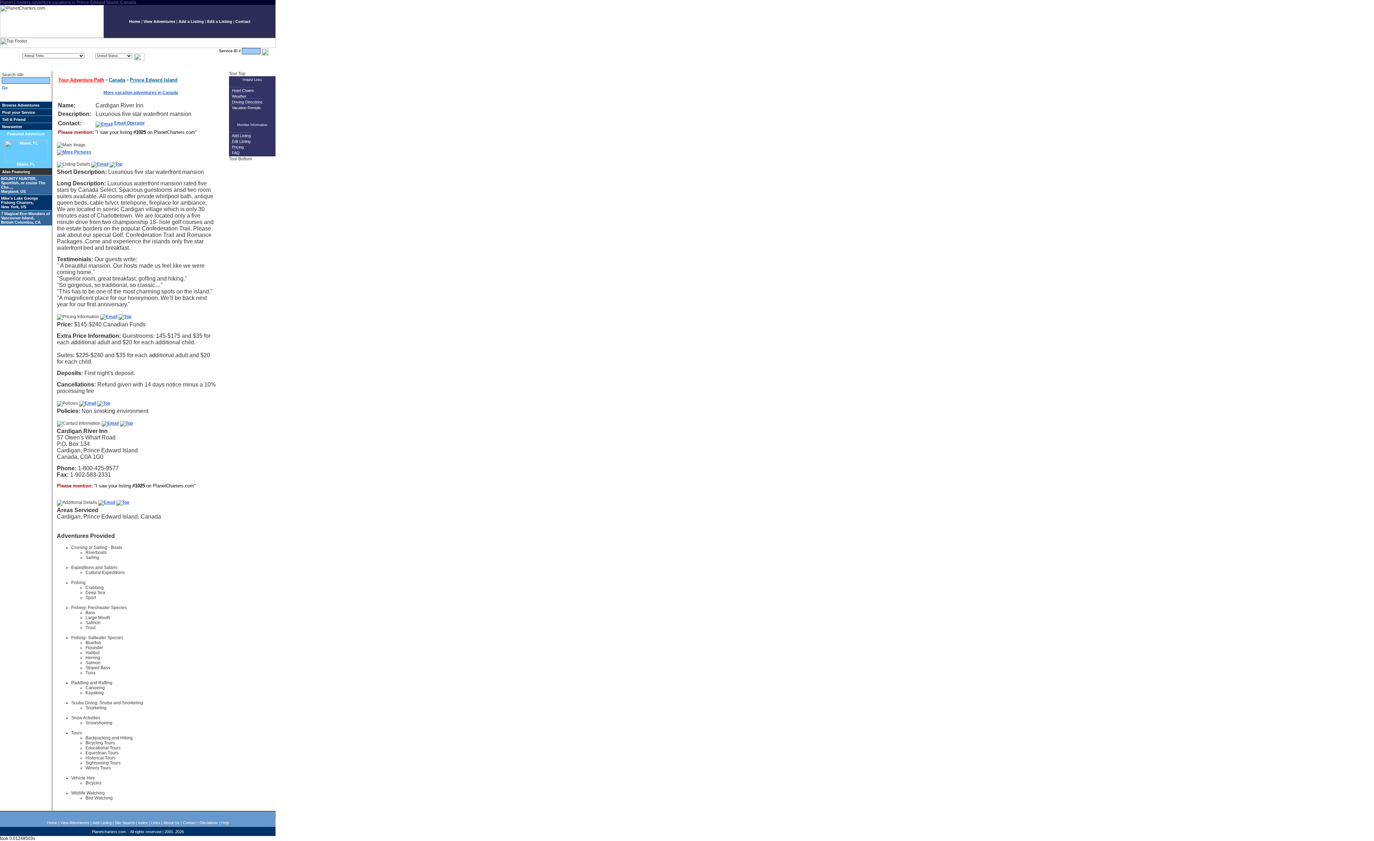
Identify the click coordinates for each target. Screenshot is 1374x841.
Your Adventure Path (81, 80)
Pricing (238, 147)
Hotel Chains (243, 90)
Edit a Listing (219, 21)
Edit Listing (241, 141)
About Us (172, 823)
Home (134, 21)
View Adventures (159, 21)
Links (155, 823)
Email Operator (129, 123)
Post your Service (18, 112)
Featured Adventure (26, 134)
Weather (239, 96)
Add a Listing (191, 21)
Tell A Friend (14, 119)
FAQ (236, 153)
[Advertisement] (253, 273)
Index (143, 823)
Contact (242, 21)
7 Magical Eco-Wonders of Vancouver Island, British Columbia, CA (25, 218)
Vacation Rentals (246, 108)
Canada (117, 80)
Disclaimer (209, 823)
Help (225, 823)
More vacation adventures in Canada (140, 92)
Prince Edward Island (153, 80)
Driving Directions (247, 102)
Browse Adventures (20, 105)
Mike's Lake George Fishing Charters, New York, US (19, 202)
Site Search (125, 823)
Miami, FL (26, 164)
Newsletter (12, 127)
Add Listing (241, 135)
